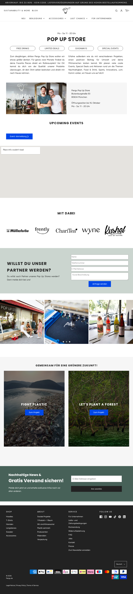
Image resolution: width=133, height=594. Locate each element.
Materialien (41, 536)
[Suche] (116, 10)
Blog (35, 10)
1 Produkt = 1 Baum (45, 520)
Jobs (70, 538)
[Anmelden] (121, 10)
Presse (71, 546)
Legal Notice (10, 585)
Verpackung (42, 539)
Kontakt (71, 542)
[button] (63, 341)
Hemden (9, 524)
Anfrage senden (99, 284)
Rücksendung (74, 527)
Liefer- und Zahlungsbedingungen (77, 521)
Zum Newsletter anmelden (79, 550)
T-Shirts (9, 520)
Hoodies (9, 516)
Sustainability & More (17, 10)
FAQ (70, 535)
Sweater (9, 532)
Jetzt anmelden (96, 489)
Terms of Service (33, 585)
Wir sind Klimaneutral (45, 524)
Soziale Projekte (43, 516)
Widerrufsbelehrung (76, 531)
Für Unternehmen (102, 18)
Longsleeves (11, 528)
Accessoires (11, 536)
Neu (24, 18)
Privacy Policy (21, 585)
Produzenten (42, 532)
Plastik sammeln (43, 528)
